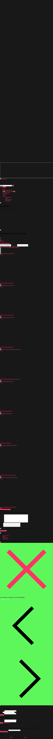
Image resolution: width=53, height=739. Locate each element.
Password (2, 713)
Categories (5, 193)
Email (1, 524)
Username (2, 710)
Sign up (2, 715)
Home (4, 189)
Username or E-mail (4, 730)
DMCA (4, 536)
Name (1, 523)
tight (18, 247)
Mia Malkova (8, 200)
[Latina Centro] (3, 178)
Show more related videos (5, 509)
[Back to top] (0, 542)
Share (2, 241)
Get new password (4, 731)
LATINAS (3, 247)
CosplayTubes (8, 197)
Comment (2, 522)
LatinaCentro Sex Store (7, 190)
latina (12, 247)
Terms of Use (5, 538)
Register (4, 186)
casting (8, 247)
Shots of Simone (8, 199)
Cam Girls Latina (6, 192)
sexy (15, 247)
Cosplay (4, 196)
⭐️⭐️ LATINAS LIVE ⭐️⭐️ (9, 191)
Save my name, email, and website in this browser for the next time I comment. (18, 528)
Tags (4, 194)
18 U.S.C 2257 (6, 535)
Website (1, 526)
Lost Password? (6, 722)
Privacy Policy (6, 537)
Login (1, 186)
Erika (6, 198)
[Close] (26, 595)
